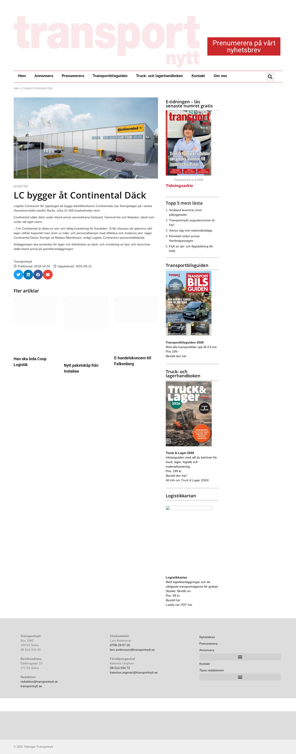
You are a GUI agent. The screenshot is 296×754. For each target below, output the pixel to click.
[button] (270, 76)
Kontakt (198, 76)
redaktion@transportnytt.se (39, 681)
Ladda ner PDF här (179, 604)
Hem (22, 76)
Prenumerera (73, 76)
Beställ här (173, 600)
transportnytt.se (31, 686)
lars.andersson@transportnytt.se (132, 649)
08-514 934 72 (120, 668)
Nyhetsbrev (207, 637)
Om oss (220, 76)
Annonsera (43, 76)
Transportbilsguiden (110, 76)
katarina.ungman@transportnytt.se (134, 672)
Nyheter (21, 186)
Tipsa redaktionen (211, 670)
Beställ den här (176, 356)
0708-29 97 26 (120, 645)
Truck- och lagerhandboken (159, 76)
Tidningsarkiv (179, 185)
